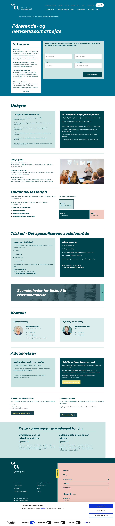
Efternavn (76, 53)
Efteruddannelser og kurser (29, 16)
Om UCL (67, 5)
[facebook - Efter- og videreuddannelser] (15, 501)
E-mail (46, 62)
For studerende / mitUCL (51, 5)
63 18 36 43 (81, 332)
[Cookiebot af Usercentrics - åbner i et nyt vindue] (11, 522)
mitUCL (39, 491)
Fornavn (47, 53)
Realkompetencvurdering (71, 382)
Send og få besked (92, 74)
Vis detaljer (87, 522)
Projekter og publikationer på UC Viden (36, 338)
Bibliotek (60, 5)
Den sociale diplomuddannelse (21, 207)
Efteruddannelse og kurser (66, 9)
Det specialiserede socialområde (74, 267)
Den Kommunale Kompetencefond (26, 273)
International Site (90, 5)
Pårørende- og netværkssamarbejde (51, 16)
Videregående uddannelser (43, 483)
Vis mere (26, 91)
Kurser (38, 488)
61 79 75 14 (32, 332)
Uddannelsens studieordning (20, 213)
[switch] (48, 522)
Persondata (17, 488)
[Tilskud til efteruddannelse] (57, 292)
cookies (43, 508)
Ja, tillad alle (101, 506)
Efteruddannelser (39, 16)
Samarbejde (81, 9)
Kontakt (82, 5)
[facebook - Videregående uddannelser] (15, 499)
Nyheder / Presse (74, 5)
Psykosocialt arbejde (18, 210)
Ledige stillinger (18, 486)
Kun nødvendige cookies (101, 515)
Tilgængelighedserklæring (20, 491)
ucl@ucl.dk (66, 501)
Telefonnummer (78, 62)
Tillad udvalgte (101, 510)
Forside (20, 16)
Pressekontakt (17, 483)
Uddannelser (50, 9)
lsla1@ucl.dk (81, 335)
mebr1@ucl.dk (32, 335)
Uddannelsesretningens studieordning (23, 216)
